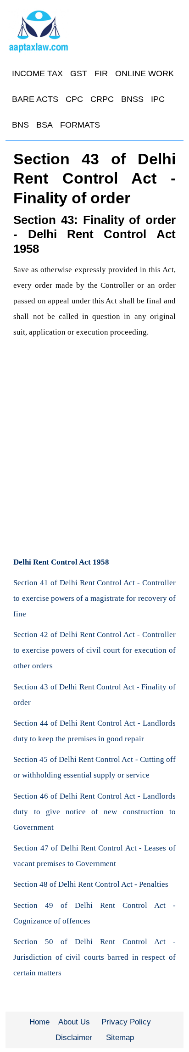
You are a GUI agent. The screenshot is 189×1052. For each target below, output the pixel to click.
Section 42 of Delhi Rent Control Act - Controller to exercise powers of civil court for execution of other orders (94, 650)
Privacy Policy (126, 1022)
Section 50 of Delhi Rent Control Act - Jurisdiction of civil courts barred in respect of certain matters (94, 957)
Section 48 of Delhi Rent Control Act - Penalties (90, 884)
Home (39, 1022)
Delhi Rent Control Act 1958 (61, 562)
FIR (101, 73)
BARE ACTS (35, 99)
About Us (74, 1022)
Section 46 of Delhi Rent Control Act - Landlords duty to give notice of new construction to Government (94, 812)
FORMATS (80, 124)
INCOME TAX (37, 73)
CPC (74, 99)
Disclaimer (74, 1037)
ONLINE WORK (144, 73)
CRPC (102, 99)
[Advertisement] (94, 448)
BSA (44, 124)
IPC (158, 99)
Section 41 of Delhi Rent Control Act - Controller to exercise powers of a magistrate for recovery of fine (94, 598)
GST (78, 73)
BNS (20, 124)
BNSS (132, 99)
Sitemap (120, 1037)
